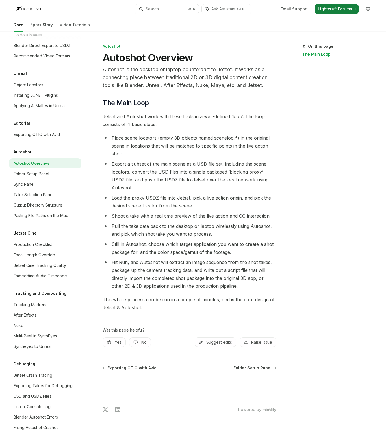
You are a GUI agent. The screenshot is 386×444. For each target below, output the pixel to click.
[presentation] (49, 238)
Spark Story (41, 24)
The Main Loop (316, 54)
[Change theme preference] (367, 9)
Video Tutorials (75, 24)
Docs (18, 24)
